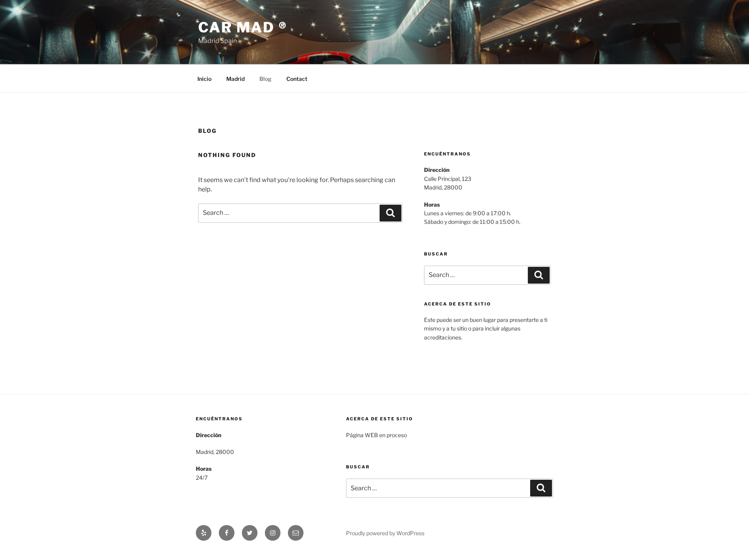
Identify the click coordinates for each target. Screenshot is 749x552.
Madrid (235, 78)
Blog (265, 78)
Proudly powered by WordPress (385, 533)
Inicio (204, 78)
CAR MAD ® (243, 27)
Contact (296, 78)
